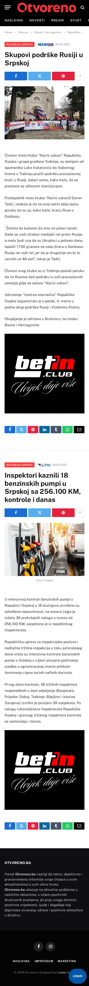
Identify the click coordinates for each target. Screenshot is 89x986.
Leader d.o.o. (66, 972)
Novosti (36, 20)
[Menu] (7, 7)
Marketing (67, 961)
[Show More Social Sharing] (80, 76)
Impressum (43, 961)
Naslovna (14, 20)
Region (57, 20)
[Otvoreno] (46, 7)
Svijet (75, 20)
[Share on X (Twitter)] (39, 76)
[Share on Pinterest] (63, 76)
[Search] (82, 7)
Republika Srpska (19, 44)
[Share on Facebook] (16, 76)
